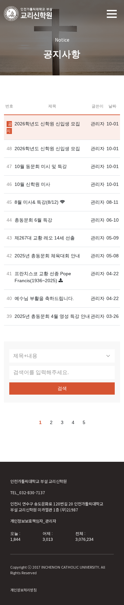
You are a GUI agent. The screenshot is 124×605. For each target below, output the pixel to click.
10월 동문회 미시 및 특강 (41, 166)
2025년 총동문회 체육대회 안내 (47, 255)
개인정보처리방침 (23, 589)
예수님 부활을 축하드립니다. (44, 298)
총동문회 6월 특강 (33, 220)
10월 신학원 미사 (32, 184)
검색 (62, 388)
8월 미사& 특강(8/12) (37, 202)
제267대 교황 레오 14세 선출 (45, 237)
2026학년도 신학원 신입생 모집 (47, 123)
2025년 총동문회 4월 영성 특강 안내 (52, 316)
